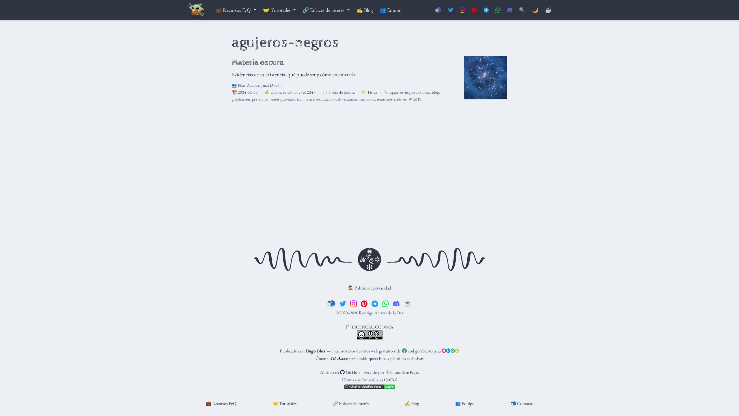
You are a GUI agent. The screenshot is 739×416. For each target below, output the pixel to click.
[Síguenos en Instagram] (462, 10)
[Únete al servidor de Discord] (509, 10)
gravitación (241, 99)
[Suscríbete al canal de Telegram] (486, 10)
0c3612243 (306, 92)
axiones (424, 92)
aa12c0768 (388, 380)
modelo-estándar (344, 99)
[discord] (396, 303)
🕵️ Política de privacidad (369, 288)
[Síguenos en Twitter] (450, 10)
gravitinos (260, 99)
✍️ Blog (412, 403)
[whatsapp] (385, 303)
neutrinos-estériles (391, 99)
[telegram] (375, 303)
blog (435, 92)
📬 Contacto (522, 403)
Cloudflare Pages (404, 372)
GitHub (352, 372)
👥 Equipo (465, 403)
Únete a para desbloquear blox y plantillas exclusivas (369, 358)
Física (372, 92)
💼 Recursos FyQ (221, 403)
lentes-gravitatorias (285, 99)
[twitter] (342, 303)
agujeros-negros (403, 92)
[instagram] (353, 303)
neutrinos (367, 99)
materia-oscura (315, 99)
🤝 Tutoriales (284, 403)
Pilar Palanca (248, 85)
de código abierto (414, 351)
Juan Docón (271, 85)
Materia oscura (258, 62)
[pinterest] (364, 303)
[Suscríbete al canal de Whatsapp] (498, 10)
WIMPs (415, 99)
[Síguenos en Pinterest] (474, 10)
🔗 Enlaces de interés (351, 403)
